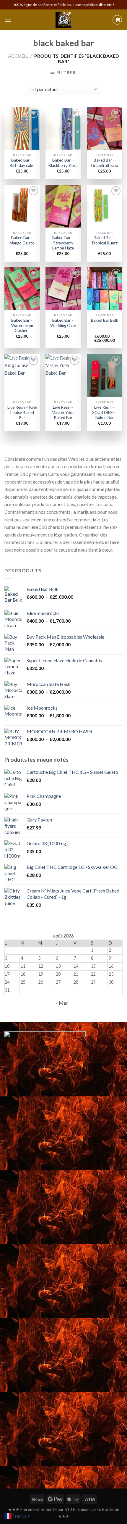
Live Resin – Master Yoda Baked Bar (63, 412)
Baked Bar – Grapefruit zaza (104, 163)
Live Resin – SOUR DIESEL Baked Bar (104, 412)
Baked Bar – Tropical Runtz (104, 240)
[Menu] (8, 19)
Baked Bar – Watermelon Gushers (22, 325)
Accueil (18, 56)
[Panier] (117, 20)
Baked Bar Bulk (104, 320)
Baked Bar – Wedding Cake (63, 323)
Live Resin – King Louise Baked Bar (22, 412)
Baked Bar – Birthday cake (22, 163)
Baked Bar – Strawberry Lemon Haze (63, 242)
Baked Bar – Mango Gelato (22, 240)
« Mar (62, 1003)
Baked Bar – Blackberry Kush (63, 163)
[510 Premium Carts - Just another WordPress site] (63, 19)
